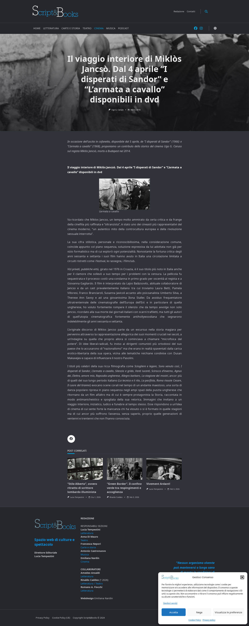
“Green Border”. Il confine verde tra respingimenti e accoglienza (124, 488)
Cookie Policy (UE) (61, 618)
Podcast (123, 28)
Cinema (98, 28)
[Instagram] (201, 28)
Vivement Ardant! (158, 484)
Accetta (173, 612)
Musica (110, 28)
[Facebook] (195, 28)
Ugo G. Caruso (117, 110)
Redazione (179, 11)
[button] (242, 577)
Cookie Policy (195, 620)
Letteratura (51, 28)
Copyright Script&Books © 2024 (89, 618)
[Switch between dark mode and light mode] (215, 28)
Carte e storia (70, 28)
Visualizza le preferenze (228, 612)
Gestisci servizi (170, 603)
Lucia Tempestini (77, 497)
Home (36, 28)
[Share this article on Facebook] (71, 439)
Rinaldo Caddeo (116, 497)
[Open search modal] (206, 11)
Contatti (191, 11)
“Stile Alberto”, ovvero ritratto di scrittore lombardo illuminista (82, 488)
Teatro (87, 28)
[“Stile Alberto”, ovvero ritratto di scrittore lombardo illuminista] (85, 469)
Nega (199, 612)
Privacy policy (209, 620)
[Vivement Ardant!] (164, 469)
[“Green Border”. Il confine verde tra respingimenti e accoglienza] (124, 469)
